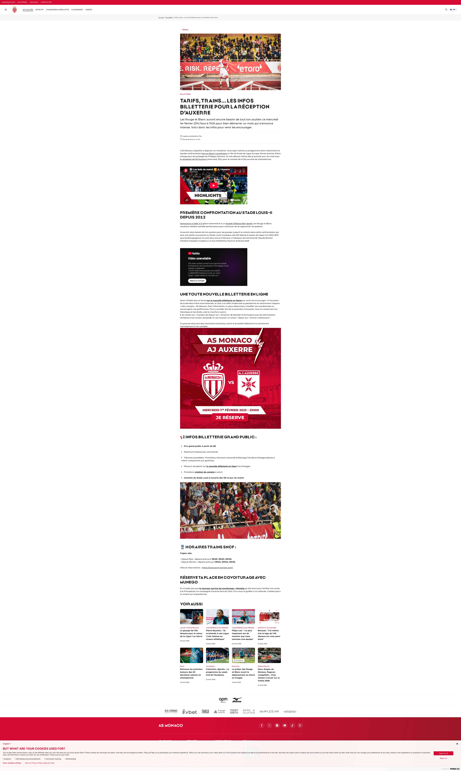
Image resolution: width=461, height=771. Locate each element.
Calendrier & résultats (57, 10)
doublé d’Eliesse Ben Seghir (239, 223)
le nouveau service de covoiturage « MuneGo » (222, 588)
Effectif (40, 10)
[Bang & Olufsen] (249, 711)
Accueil (161, 17)
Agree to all (443, 753)
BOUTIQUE (34, 2)
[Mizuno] (237, 700)
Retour (185, 29)
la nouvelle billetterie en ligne (221, 466)
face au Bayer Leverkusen (214, 153)
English (6, 744)
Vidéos (88, 10)
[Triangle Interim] (219, 711)
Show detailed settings (12, 763)
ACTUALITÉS (28, 10)
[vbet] (189, 711)
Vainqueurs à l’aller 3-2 (191, 223)
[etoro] (290, 711)
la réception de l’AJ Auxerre (193, 159)
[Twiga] (205, 711)
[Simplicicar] (269, 711)
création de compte (205, 472)
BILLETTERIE (22, 2)
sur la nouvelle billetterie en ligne (224, 300)
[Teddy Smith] (234, 711)
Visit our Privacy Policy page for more (39, 763)
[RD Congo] (171, 711)
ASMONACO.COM (8, 2)
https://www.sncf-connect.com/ (217, 568)
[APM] (223, 700)
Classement (77, 10)
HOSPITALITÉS (46, 2)
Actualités (169, 17)
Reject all (443, 758)
